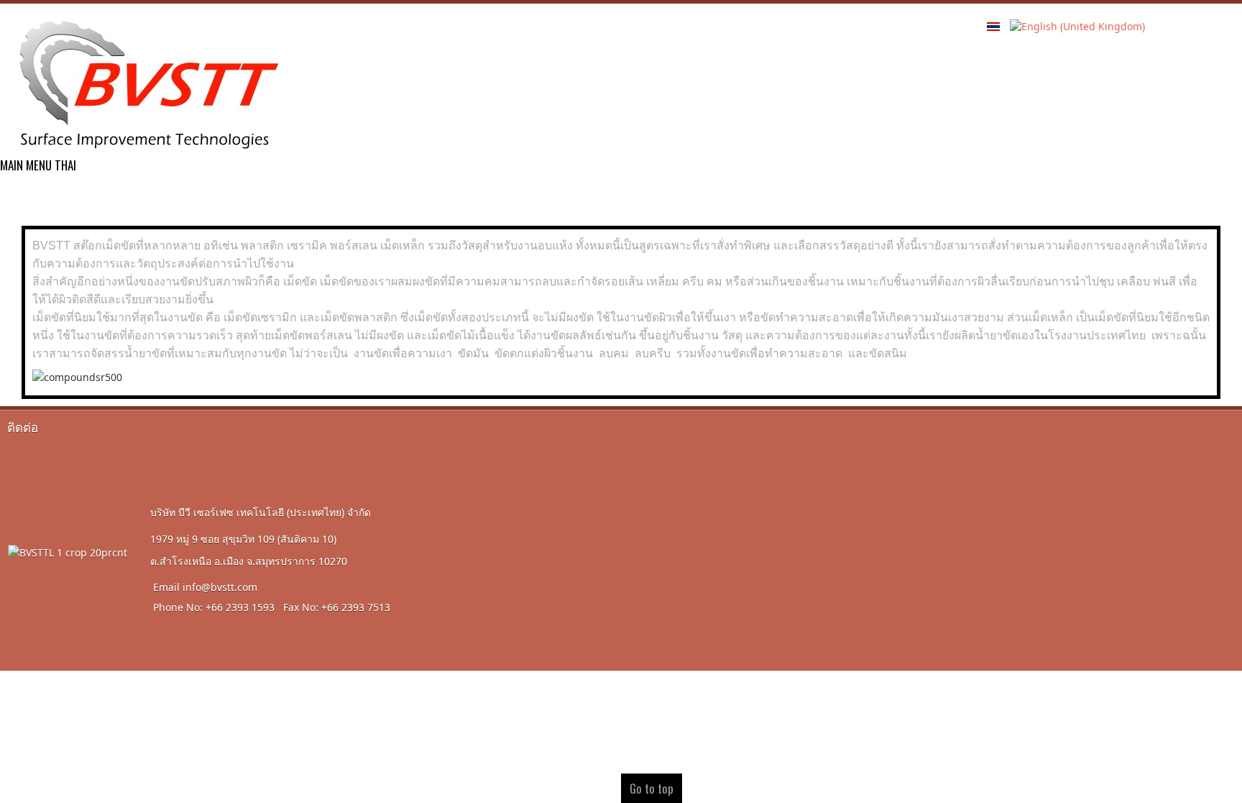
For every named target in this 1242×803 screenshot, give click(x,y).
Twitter (1194, 36)
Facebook (1165, 36)
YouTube (1223, 36)
